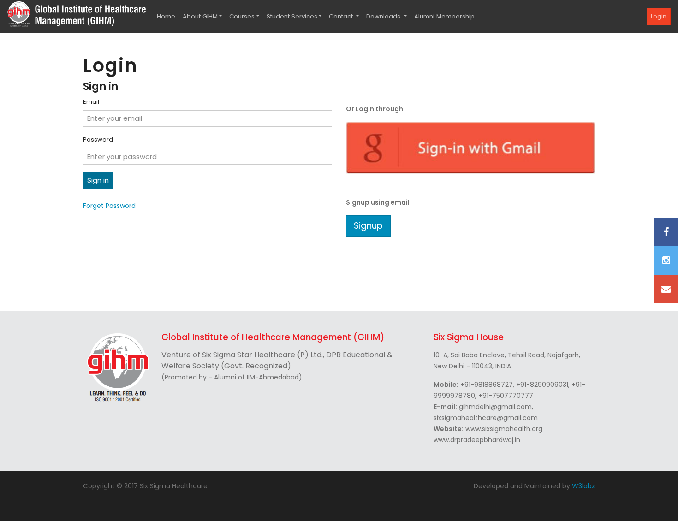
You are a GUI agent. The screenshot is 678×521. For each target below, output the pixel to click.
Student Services (292, 16)
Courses (242, 16)
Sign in (98, 180)
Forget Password (109, 205)
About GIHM (200, 16)
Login (658, 16)
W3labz (583, 486)
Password (98, 139)
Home (166, 16)
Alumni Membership (444, 16)
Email (91, 101)
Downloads (384, 16)
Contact (342, 16)
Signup (368, 225)
